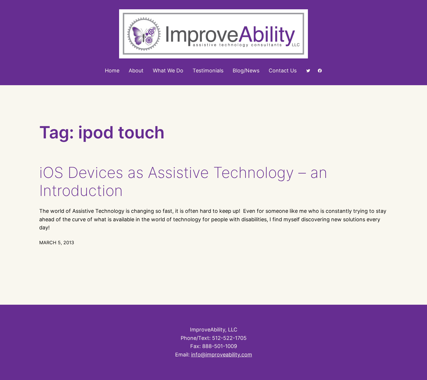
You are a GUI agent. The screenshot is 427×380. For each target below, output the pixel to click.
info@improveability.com (221, 355)
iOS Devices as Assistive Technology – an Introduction (183, 182)
